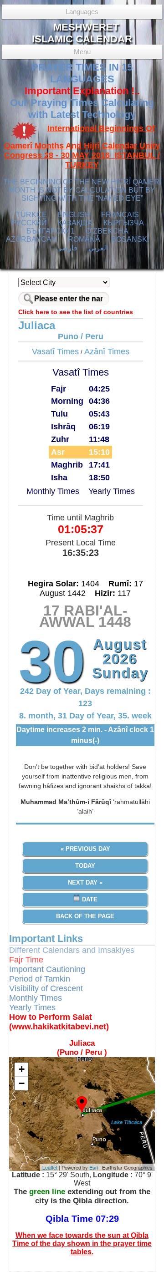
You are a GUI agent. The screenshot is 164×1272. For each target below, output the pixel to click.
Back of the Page (85, 916)
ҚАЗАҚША (75, 223)
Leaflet (49, 1167)
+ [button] (22, 1069)
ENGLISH (74, 215)
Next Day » (85, 882)
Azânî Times (106, 351)
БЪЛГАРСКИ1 (50, 231)
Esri (93, 1167)
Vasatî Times (55, 351)
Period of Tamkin (39, 978)
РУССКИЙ (29, 223)
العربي (98, 248)
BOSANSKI (130, 239)
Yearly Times (111, 491)
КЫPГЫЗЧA (123, 223)
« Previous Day (85, 848)
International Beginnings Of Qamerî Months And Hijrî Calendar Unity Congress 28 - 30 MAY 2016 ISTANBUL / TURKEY (82, 147)
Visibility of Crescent (46, 988)
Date (88, 899)
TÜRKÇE (31, 215)
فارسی (66, 248)
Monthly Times (52, 491)
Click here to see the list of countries (75, 311)
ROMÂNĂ (84, 239)
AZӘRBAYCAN (31, 239)
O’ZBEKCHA (107, 231)
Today (85, 865)
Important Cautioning (47, 969)
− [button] (22, 1083)
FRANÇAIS (120, 215)
